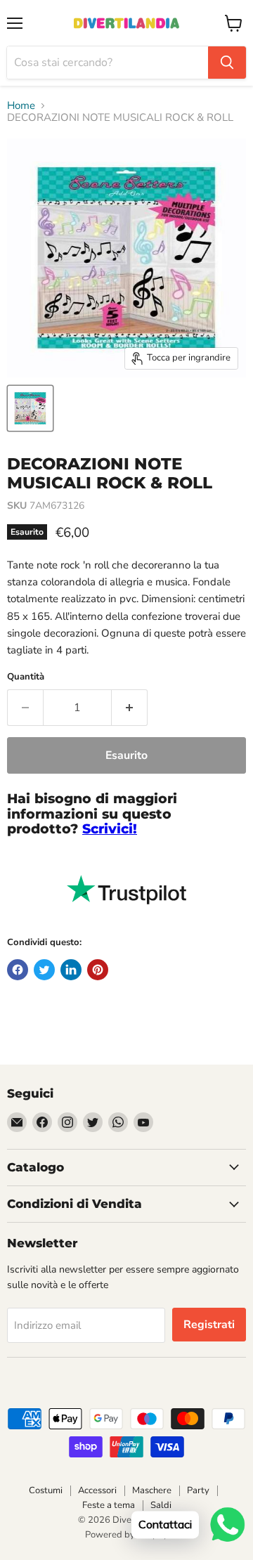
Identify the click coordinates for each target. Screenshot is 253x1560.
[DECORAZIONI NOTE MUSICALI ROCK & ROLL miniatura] (30, 408)
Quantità (25, 677)
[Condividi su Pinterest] (97, 969)
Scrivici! (109, 829)
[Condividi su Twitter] (44, 969)
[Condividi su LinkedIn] (71, 969)
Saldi (160, 1505)
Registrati (209, 1324)
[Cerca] (227, 62)
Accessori (97, 1490)
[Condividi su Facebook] (17, 969)
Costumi (46, 1490)
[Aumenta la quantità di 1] (130, 707)
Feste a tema (108, 1505)
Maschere (151, 1490)
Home (21, 106)
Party (198, 1490)
